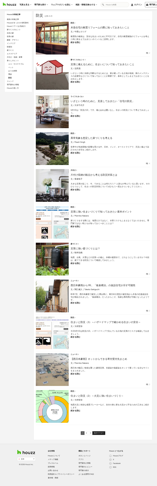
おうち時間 (12, 71)
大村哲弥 (78, 326)
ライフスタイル (77, 97)
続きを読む (75, 42)
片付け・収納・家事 (14, 57)
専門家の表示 (83, 470)
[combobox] (115, 4)
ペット (10, 67)
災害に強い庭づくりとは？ (85, 248)
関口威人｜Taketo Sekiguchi (87, 289)
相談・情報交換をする (85, 4)
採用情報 (51, 467)
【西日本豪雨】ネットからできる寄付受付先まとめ (99, 358)
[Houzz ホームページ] (9, 4)
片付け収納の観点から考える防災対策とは (94, 174)
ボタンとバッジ (84, 456)
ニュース (74, 281)
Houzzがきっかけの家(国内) (18, 23)
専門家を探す (40, 4)
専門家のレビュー (85, 467)
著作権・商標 (53, 478)
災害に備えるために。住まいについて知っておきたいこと (102, 64)
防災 (10, 78)
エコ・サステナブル (16, 64)
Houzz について (54, 456)
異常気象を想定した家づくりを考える (91, 138)
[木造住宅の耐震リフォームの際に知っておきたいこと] (52, 38)
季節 (10, 74)
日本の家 (10, 33)
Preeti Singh (80, 142)
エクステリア (12, 54)
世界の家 (10, 36)
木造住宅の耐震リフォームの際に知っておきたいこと (100, 27)
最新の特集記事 (13, 19)
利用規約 (51, 474)
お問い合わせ (53, 470)
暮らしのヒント (13, 61)
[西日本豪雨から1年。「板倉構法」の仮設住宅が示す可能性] (52, 296)
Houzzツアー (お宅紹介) (16, 26)
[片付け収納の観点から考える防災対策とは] (52, 185)
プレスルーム (53, 463)
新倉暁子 (78, 179)
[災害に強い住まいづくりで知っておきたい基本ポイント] (52, 222)
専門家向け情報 (13, 85)
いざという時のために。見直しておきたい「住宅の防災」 (102, 101)
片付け (73, 170)
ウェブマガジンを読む (61, 4)
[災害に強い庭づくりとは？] (52, 259)
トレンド (10, 81)
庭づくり (10, 50)
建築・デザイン (13, 40)
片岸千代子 (79, 105)
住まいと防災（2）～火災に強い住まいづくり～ (97, 395)
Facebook (117, 463)
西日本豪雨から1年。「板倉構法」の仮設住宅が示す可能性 (103, 285)
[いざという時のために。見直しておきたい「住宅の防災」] (52, 112)
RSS (114, 467)
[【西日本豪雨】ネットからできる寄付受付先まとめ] (52, 369)
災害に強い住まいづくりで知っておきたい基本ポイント (101, 211)
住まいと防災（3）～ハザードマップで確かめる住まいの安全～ (106, 322)
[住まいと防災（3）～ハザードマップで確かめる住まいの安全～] (52, 333)
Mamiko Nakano (82, 216)
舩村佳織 (78, 252)
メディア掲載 (53, 459)
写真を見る (24, 4)
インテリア (11, 43)
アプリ (81, 459)
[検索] (103, 4)
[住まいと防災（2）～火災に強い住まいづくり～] (52, 406)
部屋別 (9, 47)
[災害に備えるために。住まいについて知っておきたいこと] (52, 75)
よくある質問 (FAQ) (86, 474)
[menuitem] (25, 5)
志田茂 (77, 68)
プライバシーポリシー (65, 474)
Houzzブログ (118, 456)
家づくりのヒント (14, 30)
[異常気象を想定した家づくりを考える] (52, 148)
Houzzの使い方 (13, 88)
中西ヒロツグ (80, 31)
